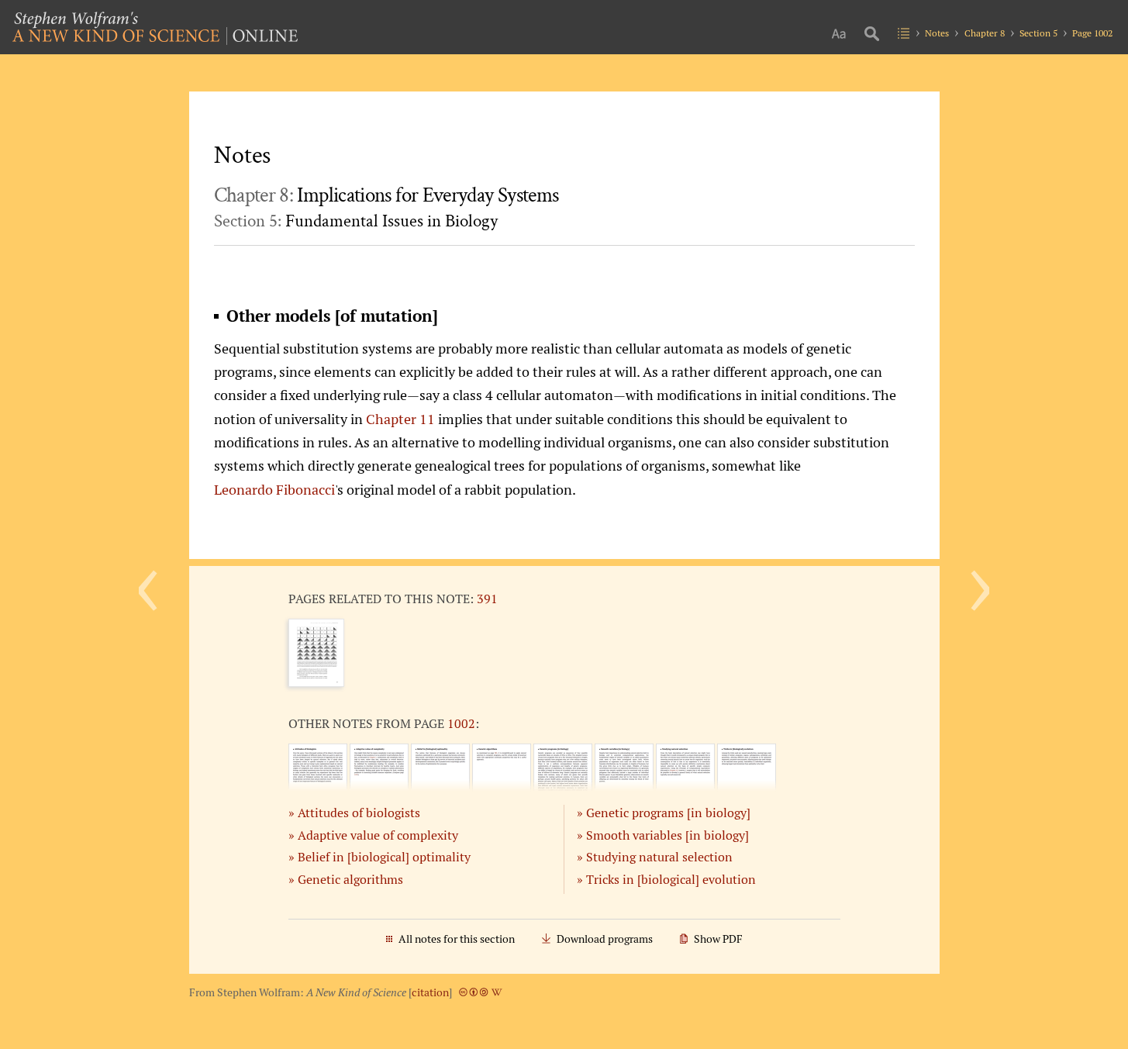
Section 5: (356, 221)
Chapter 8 (984, 33)
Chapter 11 (400, 418)
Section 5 (1038, 33)
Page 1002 (1092, 33)
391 (487, 598)
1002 (461, 723)
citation (430, 992)
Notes (937, 33)
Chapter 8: (386, 195)
